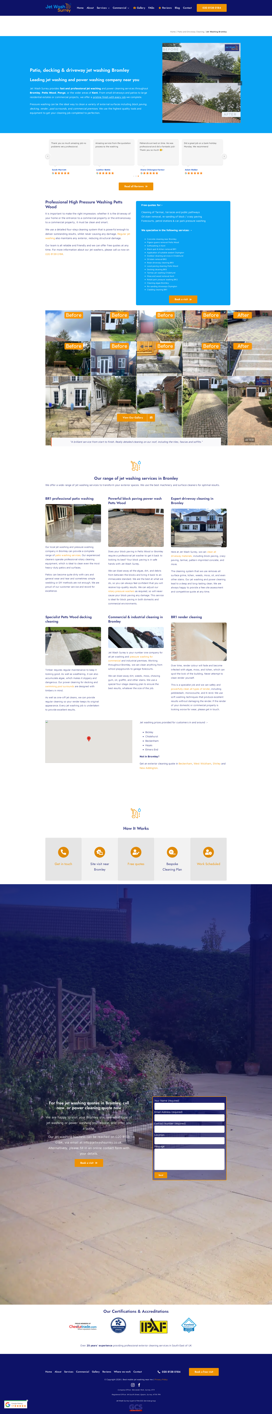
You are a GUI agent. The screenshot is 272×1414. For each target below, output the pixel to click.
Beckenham (185, 763)
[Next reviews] (224, 156)
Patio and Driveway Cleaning (191, 31)
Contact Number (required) (170, 1123)
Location (159, 1134)
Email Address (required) (168, 1111)
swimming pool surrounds (59, 686)
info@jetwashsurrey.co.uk (102, 1142)
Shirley (217, 763)
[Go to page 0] (133, 176)
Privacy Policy (161, 1379)
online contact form (107, 1148)
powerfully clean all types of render (190, 688)
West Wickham (202, 763)
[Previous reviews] (47, 156)
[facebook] (139, 1385)
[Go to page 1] (136, 176)
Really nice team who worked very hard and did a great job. (111, 145)
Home (173, 31)
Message (159, 1146)
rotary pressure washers (121, 591)
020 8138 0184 (54, 254)
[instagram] (133, 1385)
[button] (164, 83)
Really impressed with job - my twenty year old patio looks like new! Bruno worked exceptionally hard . (69, 146)
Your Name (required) (166, 1100)
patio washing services (68, 555)
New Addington (149, 767)
